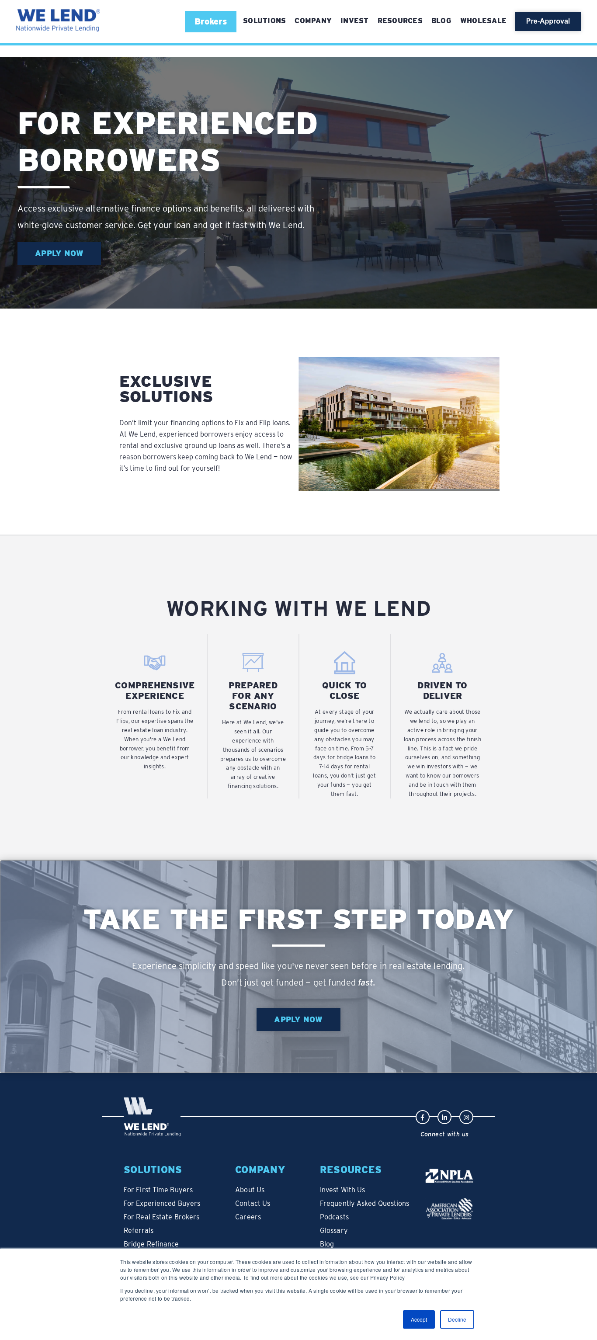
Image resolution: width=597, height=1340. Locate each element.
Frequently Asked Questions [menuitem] (365, 1203)
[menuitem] (264, 21)
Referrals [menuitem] (138, 1230)
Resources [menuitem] (400, 21)
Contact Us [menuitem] (252, 1203)
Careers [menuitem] (248, 1217)
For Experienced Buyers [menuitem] (162, 1203)
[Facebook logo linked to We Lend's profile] (423, 1116)
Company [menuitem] (313, 21)
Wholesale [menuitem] (483, 21)
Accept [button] (419, 1319)
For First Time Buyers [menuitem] (158, 1190)
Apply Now (59, 253)
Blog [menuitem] (441, 21)
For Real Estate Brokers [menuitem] (161, 1217)
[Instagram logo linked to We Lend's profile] (466, 1116)
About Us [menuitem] (249, 1190)
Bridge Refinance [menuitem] (151, 1244)
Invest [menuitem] (354, 21)
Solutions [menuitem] (153, 1169)
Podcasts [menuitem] (334, 1217)
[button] (210, 21)
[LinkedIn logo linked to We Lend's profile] (444, 1116)
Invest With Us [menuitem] (342, 1190)
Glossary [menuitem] (334, 1230)
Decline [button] (457, 1319)
